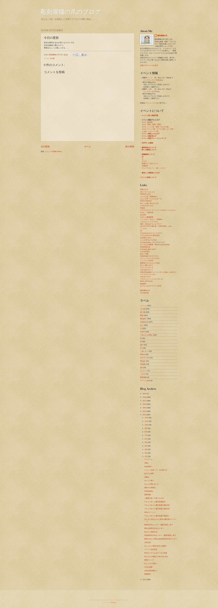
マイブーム (148, 459)
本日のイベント (150, 512)
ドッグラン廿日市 (149, 91)
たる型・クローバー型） (151, 131)
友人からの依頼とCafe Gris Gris (156, 556)
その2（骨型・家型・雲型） (152, 124)
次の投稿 (45, 146)
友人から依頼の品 (150, 532)
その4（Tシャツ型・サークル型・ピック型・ (158, 129)
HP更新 (143, 364)
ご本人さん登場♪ (146, 335)
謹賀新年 (147, 574)
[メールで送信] (74, 54)
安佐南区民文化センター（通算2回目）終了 (160, 535)
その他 (52, 58)
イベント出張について (148, 177)
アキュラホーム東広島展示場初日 (156, 516)
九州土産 (147, 542)
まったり (143, 371)
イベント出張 (145, 380)
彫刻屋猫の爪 (54, 55)
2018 (145, 397)
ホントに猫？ (149, 480)
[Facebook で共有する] (82, 54)
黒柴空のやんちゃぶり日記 (150, 263)
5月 (146, 442)
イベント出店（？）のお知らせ (155, 470)
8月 (146, 432)
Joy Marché (144, 293)
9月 (146, 428)
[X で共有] (79, 54)
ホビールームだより (147, 192)
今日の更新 (148, 567)
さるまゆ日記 (145, 251)
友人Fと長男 (148, 473)
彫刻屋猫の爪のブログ (71, 12)
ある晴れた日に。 (146, 238)
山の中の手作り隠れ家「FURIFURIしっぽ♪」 (156, 226)
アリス (144, 161)
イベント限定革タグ (149, 136)
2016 (145, 404)
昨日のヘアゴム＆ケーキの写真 (155, 553)
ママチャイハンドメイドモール (151, 279)
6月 (146, 439)
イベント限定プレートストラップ (154, 138)
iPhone (142, 354)
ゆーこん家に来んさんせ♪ (149, 203)
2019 (145, 393)
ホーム (87, 146)
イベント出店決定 (150, 549)
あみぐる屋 (144, 254)
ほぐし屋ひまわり (146, 265)
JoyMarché (144, 322)
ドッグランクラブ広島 (151, 80)
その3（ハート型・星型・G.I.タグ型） (156, 127)
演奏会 (146, 477)
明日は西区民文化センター (154, 528)
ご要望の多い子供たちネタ (154, 498)
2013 (145, 415)
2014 (145, 411)
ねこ (141, 325)
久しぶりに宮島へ (150, 563)
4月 (146, 446)
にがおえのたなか (146, 205)
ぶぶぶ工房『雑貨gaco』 (149, 196)
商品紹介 (143, 319)
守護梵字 (145, 166)
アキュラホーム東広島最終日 (155, 502)
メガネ (142, 374)
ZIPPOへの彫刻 (147, 143)
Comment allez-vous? (148, 249)
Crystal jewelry (145, 242)
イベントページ (150, 103)
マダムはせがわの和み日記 (150, 235)
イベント (143, 305)
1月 (146, 456)
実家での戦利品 (150, 487)
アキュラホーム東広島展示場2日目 (157, 509)
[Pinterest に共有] (85, 54)
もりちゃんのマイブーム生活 (150, 286)
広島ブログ (144, 189)
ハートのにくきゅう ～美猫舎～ (151, 219)
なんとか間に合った (151, 484)
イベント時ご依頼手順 (150, 115)
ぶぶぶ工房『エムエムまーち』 (151, 199)
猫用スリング (149, 560)
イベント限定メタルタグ (151, 134)
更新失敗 (147, 494)
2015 (145, 408)
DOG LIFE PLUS (146, 281)
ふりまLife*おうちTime (148, 240)
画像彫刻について (148, 154)
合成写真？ (148, 466)
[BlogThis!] (77, 54)
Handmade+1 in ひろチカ (149, 256)
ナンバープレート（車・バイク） (154, 168)
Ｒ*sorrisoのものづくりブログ (151, 233)
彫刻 (141, 315)
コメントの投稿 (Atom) (53, 151)
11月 (146, 421)
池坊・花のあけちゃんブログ (150, 224)
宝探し (146, 463)
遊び (141, 345)
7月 (146, 435)
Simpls (142, 208)
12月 (146, 418)
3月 (146, 449)
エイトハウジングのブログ (150, 258)
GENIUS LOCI (145, 194)
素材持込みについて (149, 147)
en (141, 231)
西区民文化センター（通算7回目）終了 (158, 525)
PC (141, 348)
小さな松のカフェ (146, 270)
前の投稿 (129, 146)
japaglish (143, 283)
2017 (145, 401)
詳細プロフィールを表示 (149, 65)
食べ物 (142, 312)
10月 (146, 425)
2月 (146, 453)
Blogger (143, 361)
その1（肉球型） (148, 122)
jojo (141, 367)
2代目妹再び (148, 491)
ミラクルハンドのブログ (149, 222)
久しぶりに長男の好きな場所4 (155, 546)
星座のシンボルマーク (150, 163)
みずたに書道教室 (146, 217)
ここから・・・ (146, 228)
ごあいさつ (144, 351)
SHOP (142, 332)
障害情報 (143, 377)
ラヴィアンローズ (146, 267)
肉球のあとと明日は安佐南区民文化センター (160, 539)
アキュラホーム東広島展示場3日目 (157, 505)
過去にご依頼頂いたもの (151, 173)
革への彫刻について (149, 150)
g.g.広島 (143, 215)
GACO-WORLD (146, 201)
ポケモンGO (144, 358)
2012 (145, 579)
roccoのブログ (145, 276)
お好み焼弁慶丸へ (150, 570)
